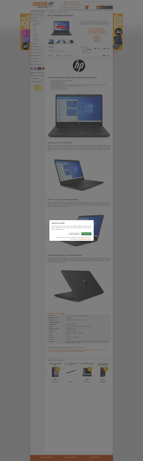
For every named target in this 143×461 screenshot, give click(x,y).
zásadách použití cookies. (85, 239)
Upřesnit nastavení (74, 234)
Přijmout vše (86, 233)
